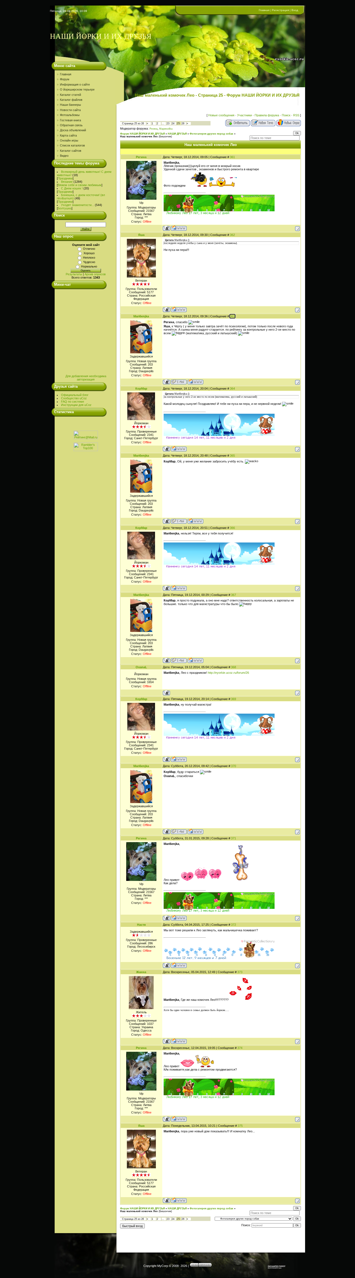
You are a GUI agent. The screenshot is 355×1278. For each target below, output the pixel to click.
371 (233, 838)
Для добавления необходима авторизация (85, 377)
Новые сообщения (221, 115)
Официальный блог (74, 395)
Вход (294, 10)
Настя (141, 924)
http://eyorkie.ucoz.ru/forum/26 (228, 672)
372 (233, 924)
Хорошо (89, 253)
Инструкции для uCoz (76, 405)
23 (168, 123)
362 (232, 234)
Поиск (286, 115)
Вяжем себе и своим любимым (80, 185)
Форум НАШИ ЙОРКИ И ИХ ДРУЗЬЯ (142, 133)
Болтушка (65, 208)
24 (173, 123)
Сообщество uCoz (74, 398)
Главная (264, 10)
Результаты (74, 274)
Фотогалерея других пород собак (211, 133)
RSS (296, 115)
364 (232, 388)
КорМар (141, 388)
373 (239, 972)
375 (240, 1125)
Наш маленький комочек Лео (139, 136)
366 (232, 527)
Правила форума (267, 115)
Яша (141, 234)
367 (233, 594)
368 (233, 667)
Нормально (89, 266)
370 (233, 766)
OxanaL (141, 667)
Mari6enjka (141, 316)
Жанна (141, 972)
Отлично (89, 248)
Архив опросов (95, 274)
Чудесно (89, 262)
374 (239, 1048)
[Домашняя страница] (179, 228)
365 (232, 455)
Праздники (65, 178)
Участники (244, 115)
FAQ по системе (72, 401)
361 (232, 157)
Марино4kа (166, 128)
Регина (153, 128)
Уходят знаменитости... (77, 205)
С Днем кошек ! (72, 188)
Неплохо (89, 257)
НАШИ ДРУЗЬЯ (177, 133)
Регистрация (280, 10)
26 (183, 123)
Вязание (67, 181)
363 (232, 316)
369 (233, 699)
